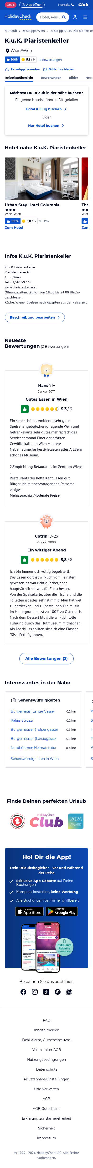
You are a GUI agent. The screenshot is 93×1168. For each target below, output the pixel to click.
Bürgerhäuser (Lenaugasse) (34, 738)
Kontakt (64, 4)
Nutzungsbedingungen (46, 1059)
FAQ (46, 1020)
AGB (46, 1099)
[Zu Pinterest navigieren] (58, 992)
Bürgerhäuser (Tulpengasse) (34, 729)
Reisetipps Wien (33, 31)
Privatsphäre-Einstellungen (46, 1079)
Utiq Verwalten (46, 1089)
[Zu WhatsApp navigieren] (69, 992)
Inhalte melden (46, 1030)
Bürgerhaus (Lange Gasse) (33, 711)
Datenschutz (46, 1069)
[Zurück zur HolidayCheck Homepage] (18, 17)
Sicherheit (46, 1128)
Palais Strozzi (22, 720)
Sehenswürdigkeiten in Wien (35, 759)
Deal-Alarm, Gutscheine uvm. (46, 1040)
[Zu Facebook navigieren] (23, 992)
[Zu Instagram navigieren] (35, 992)
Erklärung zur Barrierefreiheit (46, 1118)
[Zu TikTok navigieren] (46, 992)
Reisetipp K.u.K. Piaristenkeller (71, 31)
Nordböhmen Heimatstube (33, 748)
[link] (75, 17)
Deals (11, 4)
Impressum (46, 1138)
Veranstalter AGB (46, 1050)
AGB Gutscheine (46, 1108)
